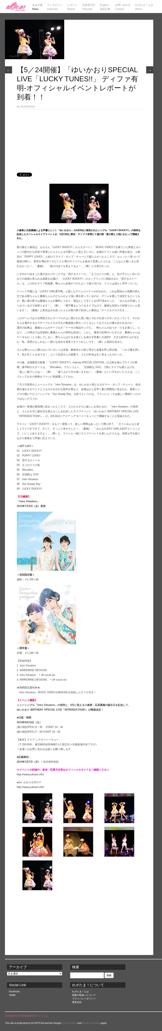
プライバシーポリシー (84, 998)
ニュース (14, 56)
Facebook (14, 991)
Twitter (12, 995)
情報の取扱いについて (84, 995)
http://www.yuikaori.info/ (30, 774)
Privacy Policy (69, 1023)
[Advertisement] (79, 138)
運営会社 (77, 1002)
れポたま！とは (80, 991)
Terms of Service (91, 1023)
